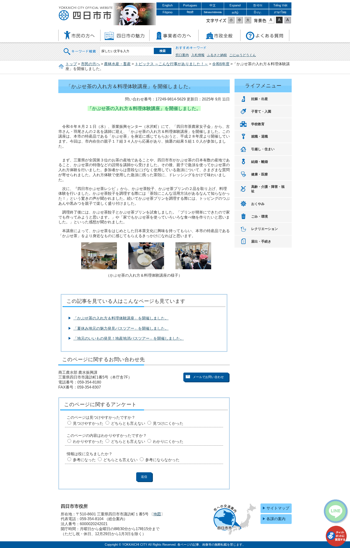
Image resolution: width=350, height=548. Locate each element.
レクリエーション (264, 229)
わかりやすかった (88, 441)
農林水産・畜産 (117, 64)
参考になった (84, 460)
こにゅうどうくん (242, 55)
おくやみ (258, 204)
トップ (71, 64)
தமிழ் (235, 12)
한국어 (257, 5)
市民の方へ (90, 64)
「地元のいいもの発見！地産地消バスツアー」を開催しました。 (128, 338)
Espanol (235, 5)
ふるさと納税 (217, 55)
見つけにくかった (168, 423)
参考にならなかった (162, 460)
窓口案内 (182, 55)
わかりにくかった (168, 441)
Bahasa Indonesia (212, 12)
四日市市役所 (85, 13)
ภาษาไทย (280, 12)
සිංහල (257, 12)
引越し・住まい (263, 149)
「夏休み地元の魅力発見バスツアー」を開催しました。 (121, 328)
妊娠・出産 (259, 99)
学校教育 (258, 124)
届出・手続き (261, 241)
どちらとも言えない (128, 423)
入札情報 (198, 55)
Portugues (190, 5)
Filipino (167, 12)
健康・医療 (259, 174)
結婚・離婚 (259, 162)
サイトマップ (277, 508)
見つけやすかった (88, 423)
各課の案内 (275, 519)
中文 (213, 5)
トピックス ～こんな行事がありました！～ (171, 64)
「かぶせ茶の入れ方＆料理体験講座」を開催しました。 (121, 318)
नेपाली (190, 12)
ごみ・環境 (259, 216)
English (167, 5)
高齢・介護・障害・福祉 (268, 189)
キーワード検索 (80, 48)
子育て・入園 (261, 111)
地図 (157, 514)
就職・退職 (259, 136)
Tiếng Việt (280, 5)
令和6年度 (221, 64)
